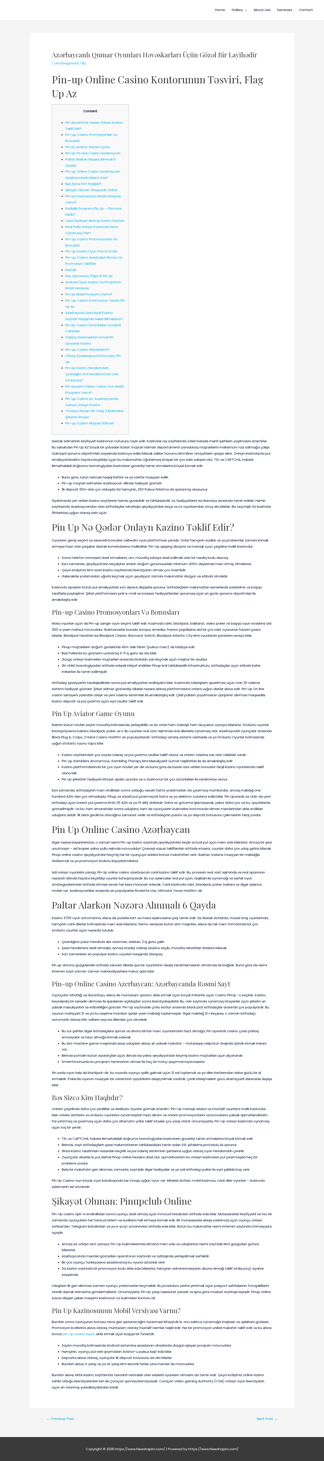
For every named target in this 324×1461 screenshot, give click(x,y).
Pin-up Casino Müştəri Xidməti (89, 423)
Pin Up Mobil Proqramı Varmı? (88, 294)
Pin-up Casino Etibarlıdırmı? (87, 349)
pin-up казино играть (79, 1334)
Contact (306, 9)
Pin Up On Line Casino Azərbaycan (92, 153)
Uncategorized (66, 63)
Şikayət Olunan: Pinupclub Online (91, 190)
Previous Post (60, 1418)
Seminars (284, 9)
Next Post (267, 1418)
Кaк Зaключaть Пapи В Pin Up (89, 276)
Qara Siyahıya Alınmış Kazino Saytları (94, 220)
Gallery (237, 9)
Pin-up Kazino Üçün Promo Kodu (91, 251)
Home (220, 9)
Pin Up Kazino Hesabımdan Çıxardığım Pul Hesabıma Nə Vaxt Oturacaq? (92, 374)
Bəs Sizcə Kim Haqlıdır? (83, 183)
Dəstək (70, 269)
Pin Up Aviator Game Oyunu (87, 147)
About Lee (262, 9)
